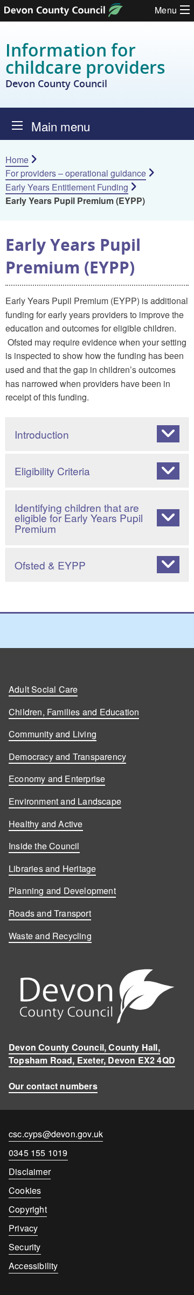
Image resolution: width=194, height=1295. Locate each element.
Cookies (25, 1190)
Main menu (60, 126)
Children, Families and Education (74, 712)
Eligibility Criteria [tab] (52, 470)
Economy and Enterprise (57, 778)
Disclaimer (30, 1171)
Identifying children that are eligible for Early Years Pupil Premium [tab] (79, 517)
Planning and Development (62, 890)
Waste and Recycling (50, 936)
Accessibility (33, 1265)
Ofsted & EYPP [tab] (50, 565)
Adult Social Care (43, 689)
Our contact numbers (53, 1086)
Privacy (23, 1228)
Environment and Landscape (65, 801)
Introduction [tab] (42, 434)
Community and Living (52, 734)
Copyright (28, 1209)
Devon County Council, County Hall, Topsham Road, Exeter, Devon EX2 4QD (92, 1053)
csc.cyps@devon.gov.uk (56, 1134)
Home (17, 159)
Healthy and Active (46, 824)
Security (25, 1247)
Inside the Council (44, 846)
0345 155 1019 (38, 1155)
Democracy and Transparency (67, 756)
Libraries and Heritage (52, 868)
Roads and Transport (50, 913)
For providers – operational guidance (75, 173)
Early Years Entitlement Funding (66, 187)
